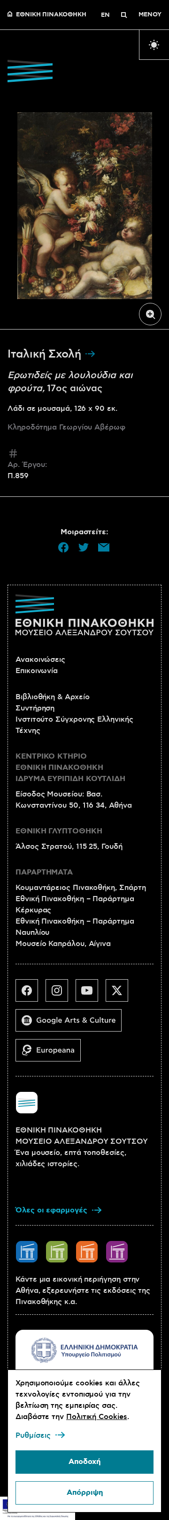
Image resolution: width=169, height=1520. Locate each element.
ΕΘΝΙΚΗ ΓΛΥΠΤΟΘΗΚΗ (58, 831)
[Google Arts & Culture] (72, 1024)
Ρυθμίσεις (33, 1435)
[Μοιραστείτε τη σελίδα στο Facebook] (63, 547)
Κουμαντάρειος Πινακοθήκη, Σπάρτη (80, 887)
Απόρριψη (85, 1493)
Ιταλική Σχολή (46, 354)
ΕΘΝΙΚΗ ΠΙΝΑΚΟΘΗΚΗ (51, 15)
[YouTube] (91, 994)
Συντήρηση (34, 708)
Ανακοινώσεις (40, 659)
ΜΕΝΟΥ (149, 15)
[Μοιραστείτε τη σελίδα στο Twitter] (83, 547)
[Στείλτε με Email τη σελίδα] (103, 547)
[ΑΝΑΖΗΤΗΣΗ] (124, 15)
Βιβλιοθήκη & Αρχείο (52, 697)
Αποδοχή (84, 1462)
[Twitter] (121, 994)
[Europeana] (51, 1054)
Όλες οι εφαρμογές (51, 1210)
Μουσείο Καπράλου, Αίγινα (63, 943)
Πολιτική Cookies (96, 1416)
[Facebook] (30, 994)
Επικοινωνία (36, 670)
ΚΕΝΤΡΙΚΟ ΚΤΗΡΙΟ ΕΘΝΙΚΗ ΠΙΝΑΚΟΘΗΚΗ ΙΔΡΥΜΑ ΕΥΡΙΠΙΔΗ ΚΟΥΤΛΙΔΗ (70, 768)
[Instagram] (61, 994)
